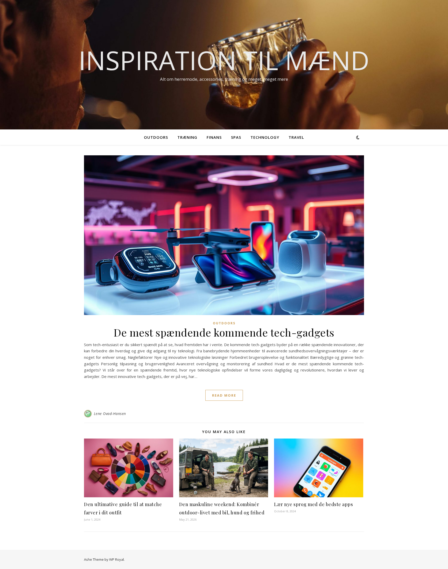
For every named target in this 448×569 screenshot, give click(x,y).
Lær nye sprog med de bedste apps (313, 504)
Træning (187, 137)
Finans (214, 137)
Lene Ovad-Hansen (110, 413)
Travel (296, 137)
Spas (236, 137)
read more (224, 395)
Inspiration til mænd (224, 60)
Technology (264, 137)
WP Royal (116, 559)
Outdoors (156, 137)
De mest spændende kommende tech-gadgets (224, 332)
